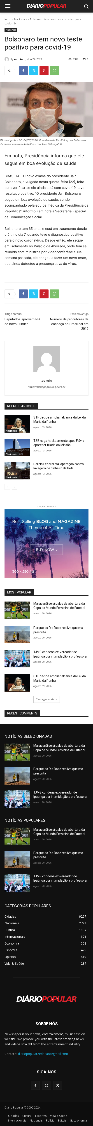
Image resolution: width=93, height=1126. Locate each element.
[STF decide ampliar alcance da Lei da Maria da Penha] (17, 424)
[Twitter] (33, 70)
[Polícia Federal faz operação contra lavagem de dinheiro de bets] (17, 470)
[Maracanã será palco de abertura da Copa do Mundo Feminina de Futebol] (17, 610)
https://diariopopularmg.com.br (46, 386)
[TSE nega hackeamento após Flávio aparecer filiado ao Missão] (17, 447)
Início (8, 19)
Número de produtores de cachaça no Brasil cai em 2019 (69, 324)
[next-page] (14, 487)
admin (18, 59)
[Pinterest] (44, 70)
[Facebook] (23, 70)
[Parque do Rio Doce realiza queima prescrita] (17, 634)
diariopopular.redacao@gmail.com (43, 1054)
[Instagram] (46, 1085)
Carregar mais (45, 699)
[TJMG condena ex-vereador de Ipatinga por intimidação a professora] (17, 658)
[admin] (7, 59)
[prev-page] (7, 487)
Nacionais (20, 19)
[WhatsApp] (54, 70)
